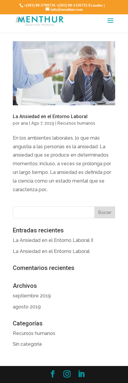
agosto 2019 (27, 307)
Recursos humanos (76, 123)
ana (24, 123)
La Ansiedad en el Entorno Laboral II (53, 240)
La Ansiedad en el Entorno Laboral (50, 116)
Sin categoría (27, 344)
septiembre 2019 (32, 296)
